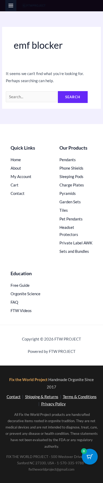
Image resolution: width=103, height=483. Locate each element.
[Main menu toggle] (10, 5)
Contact (14, 397)
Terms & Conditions (80, 397)
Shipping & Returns (41, 397)
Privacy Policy (53, 404)
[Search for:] (32, 97)
